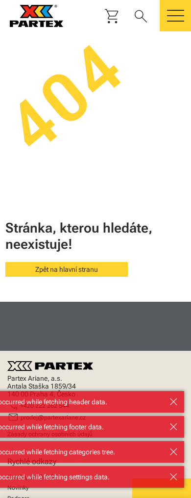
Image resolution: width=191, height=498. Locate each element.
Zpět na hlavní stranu (66, 269)
